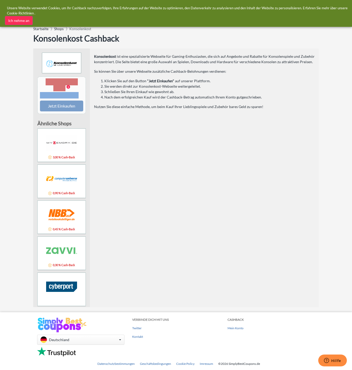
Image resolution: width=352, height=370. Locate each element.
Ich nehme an (18, 20)
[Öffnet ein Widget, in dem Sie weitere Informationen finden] (332, 361)
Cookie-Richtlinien (20, 13)
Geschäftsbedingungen (155, 364)
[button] (61, 88)
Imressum (206, 364)
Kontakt (137, 337)
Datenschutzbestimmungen (116, 364)
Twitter (137, 328)
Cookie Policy (185, 364)
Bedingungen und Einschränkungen (59, 95)
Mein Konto (236, 328)
